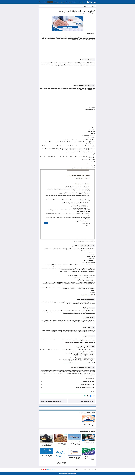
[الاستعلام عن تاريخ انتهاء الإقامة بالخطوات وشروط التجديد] (88, 456)
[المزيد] (81, 396)
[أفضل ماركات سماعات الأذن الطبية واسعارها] (88, 440)
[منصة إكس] (87, 396)
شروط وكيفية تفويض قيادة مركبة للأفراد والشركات (51, 401)
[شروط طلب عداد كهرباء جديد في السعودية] (74, 456)
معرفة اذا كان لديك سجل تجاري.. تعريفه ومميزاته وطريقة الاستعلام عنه (77, 362)
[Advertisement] (67, 48)
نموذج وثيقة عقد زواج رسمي (85, 294)
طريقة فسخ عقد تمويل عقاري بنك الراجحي (82, 241)
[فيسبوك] (90, 396)
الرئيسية (93, 6)
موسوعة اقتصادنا (55, 38)
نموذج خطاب (84, 412)
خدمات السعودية (87, 6)
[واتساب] (84, 396)
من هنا (58, 370)
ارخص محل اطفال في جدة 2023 (87, 401)
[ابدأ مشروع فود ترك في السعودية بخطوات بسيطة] (46, 440)
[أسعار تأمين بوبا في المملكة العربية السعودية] (46, 456)
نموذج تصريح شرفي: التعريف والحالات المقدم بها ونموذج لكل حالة (78, 342)
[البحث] (40, 2)
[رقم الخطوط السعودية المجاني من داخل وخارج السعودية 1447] (74, 440)
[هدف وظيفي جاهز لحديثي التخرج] (88, 421)
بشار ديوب (90, 13)
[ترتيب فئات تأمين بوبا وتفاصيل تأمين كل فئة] (60, 456)
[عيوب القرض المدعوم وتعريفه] (60, 440)
